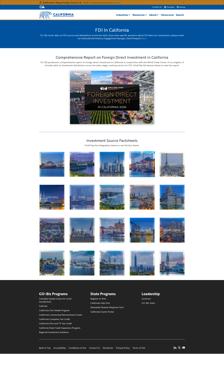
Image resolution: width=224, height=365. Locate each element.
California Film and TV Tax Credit (55, 323)
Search (180, 15)
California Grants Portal (102, 311)
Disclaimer (108, 347)
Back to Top (45, 347)
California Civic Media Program (54, 310)
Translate (170, 7)
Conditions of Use (78, 347)
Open (117, 2)
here (144, 38)
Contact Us (157, 7)
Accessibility (60, 347)
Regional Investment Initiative (54, 332)
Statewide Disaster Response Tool (107, 307)
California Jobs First (100, 302)
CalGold (43, 306)
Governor (146, 298)
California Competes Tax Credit (54, 319)
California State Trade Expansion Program (59, 327)
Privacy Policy (123, 347)
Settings (182, 7)
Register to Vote (98, 298)
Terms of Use (139, 347)
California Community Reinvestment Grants (60, 314)
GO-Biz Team (148, 302)
